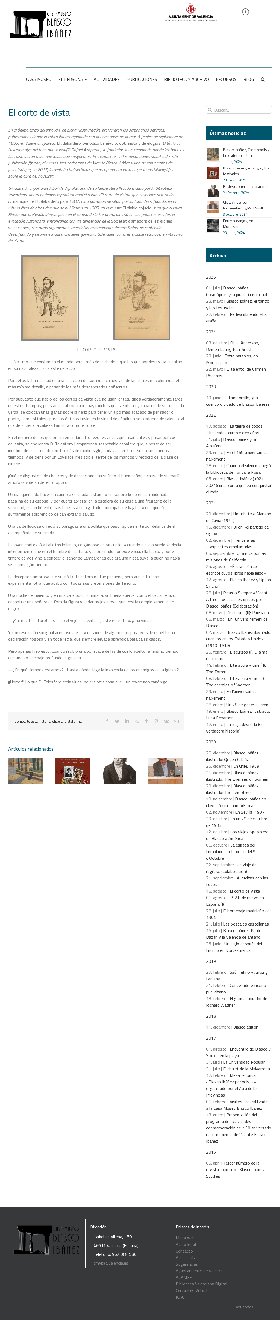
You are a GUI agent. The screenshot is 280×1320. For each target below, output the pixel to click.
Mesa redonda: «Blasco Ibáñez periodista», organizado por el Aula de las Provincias (232, 1085)
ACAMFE (184, 1277)
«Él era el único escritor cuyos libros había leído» (236, 569)
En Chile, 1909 (246, 766)
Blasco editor (245, 1027)
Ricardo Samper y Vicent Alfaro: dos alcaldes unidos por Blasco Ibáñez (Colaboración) (237, 599)
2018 (211, 1016)
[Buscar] (263, 79)
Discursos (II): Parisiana (247, 612)
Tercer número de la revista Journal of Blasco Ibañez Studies (235, 1169)
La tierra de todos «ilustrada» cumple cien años (234, 429)
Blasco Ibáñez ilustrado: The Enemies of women (237, 775)
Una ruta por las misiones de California (236, 556)
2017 (211, 1038)
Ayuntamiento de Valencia (200, 1270)
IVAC (180, 1297)
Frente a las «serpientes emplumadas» (230, 543)
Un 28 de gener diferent (248, 704)
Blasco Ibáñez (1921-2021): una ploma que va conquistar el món (239, 485)
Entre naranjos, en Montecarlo (238, 223)
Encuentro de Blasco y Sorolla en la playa (238, 1052)
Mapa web (185, 1237)
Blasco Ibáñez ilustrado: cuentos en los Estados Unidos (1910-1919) (238, 639)
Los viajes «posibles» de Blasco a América (238, 835)
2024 (211, 331)
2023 (211, 386)
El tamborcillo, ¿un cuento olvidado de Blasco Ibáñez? (238, 400)
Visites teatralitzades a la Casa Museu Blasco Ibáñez (238, 1104)
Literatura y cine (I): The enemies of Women (235, 681)
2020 (211, 742)
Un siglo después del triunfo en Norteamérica (234, 946)
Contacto (184, 1251)
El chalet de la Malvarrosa (246, 1068)
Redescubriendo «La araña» (246, 186)
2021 (211, 502)
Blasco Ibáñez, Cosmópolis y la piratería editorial (246, 152)
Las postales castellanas (246, 924)
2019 (211, 961)
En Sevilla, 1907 (249, 812)
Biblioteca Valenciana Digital (201, 1284)
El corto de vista (245, 891)
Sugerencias (187, 1264)
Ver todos (245, 1307)
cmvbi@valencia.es (111, 1263)
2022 (211, 415)
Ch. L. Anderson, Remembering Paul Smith (243, 205)
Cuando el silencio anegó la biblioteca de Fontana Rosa (238, 468)
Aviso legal (186, 1244)
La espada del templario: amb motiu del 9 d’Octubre (230, 851)
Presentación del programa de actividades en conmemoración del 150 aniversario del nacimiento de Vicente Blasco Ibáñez (238, 1127)
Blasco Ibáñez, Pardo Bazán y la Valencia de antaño (234, 933)
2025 (211, 277)
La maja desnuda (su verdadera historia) (235, 727)
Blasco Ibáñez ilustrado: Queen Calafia (232, 756)
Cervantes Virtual (191, 1290)
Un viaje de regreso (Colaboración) (231, 868)
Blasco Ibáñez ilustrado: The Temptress (232, 789)
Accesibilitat (187, 1257)
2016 (211, 1152)
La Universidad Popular (244, 1062)
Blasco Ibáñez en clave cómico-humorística (236, 802)
